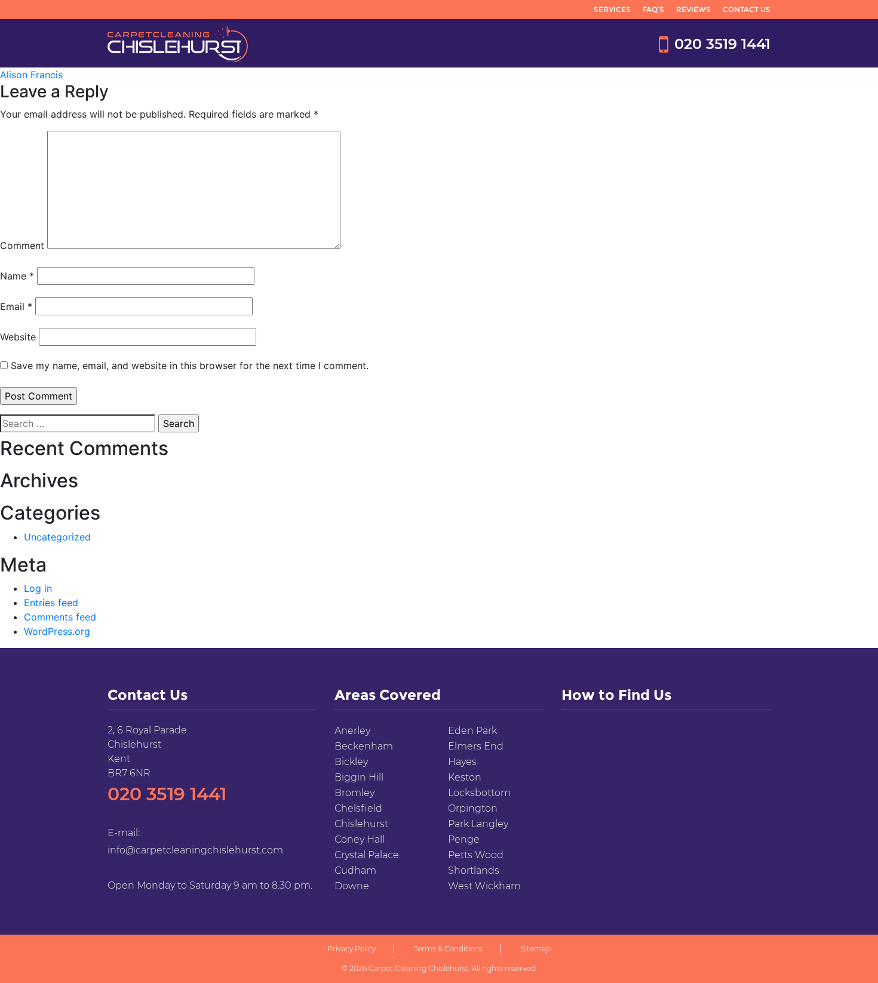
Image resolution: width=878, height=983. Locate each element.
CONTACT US (746, 9)
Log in (38, 588)
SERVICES (612, 9)
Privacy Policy (351, 948)
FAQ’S (653, 9)
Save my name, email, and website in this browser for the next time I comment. (190, 365)
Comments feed (60, 617)
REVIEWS (693, 9)
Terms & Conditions (448, 948)
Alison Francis (31, 75)
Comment (22, 245)
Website (18, 337)
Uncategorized (57, 537)
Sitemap (536, 948)
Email (16, 306)
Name (17, 276)
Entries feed (51, 603)
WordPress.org (57, 631)
